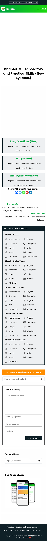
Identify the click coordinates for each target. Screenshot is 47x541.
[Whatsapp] (23, 192)
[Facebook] (16, 192)
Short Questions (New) (24, 175)
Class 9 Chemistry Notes (23, 151)
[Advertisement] (23, 40)
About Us (10, 527)
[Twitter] (20, 192)
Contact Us (20, 527)
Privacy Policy (8, 530)
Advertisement (32, 527)
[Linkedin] (30, 192)
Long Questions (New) (23, 141)
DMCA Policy (31, 530)
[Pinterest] (27, 192)
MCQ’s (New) (24, 158)
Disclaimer (19, 530)
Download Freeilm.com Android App (24, 2)
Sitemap (41, 530)
